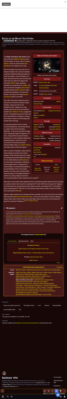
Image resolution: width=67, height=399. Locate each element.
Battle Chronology (47, 161)
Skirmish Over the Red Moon (47, 291)
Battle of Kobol (20, 274)
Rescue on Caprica (48, 289)
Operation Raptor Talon (36, 257)
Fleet (19, 191)
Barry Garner (37, 152)
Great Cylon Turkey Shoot (53, 287)
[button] (61, 208)
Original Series (40, 382)
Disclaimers (57, 385)
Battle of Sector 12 (28, 253)
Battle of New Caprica (41, 274)
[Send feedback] (58, 395)
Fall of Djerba (31, 248)
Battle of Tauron (33, 260)
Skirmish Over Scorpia (33, 291)
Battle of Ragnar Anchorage (23, 276)
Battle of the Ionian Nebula (40, 281)
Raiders (58, 127)
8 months (42, 85)
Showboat (24, 160)
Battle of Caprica (22, 248)
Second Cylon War (44, 82)
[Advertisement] (33, 20)
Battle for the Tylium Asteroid (23, 272)
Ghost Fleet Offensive (48, 253)
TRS (25, 200)
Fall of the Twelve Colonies (50, 285)
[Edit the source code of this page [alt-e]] (56, 391)
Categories (5, 302)
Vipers (35, 127)
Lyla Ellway (37, 150)
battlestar (16, 59)
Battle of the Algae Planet (22, 278)
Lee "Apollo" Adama (24, 145)
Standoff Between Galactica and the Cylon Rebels (29, 294)
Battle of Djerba (38, 253)
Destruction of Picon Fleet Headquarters (43, 283)
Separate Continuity (9, 386)
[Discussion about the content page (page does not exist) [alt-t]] (60, 391)
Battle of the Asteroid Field (37, 278)
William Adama (19, 90)
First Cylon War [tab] (12, 241)
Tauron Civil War (47, 294)
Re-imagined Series (9, 40)
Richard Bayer (38, 147)
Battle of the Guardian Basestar (24, 281)
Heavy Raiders (56, 129)
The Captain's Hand (32, 200)
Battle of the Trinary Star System (52, 270)
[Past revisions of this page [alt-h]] (52, 391)
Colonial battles (39, 234)
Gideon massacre (41, 287)
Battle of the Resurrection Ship (23, 196)
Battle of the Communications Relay (44, 280)
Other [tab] (32, 241)
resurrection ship (28, 213)
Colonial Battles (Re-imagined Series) (33, 267)
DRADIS (12, 83)
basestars (57, 124)
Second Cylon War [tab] (24, 241)
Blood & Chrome (34, 245)
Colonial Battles (57, 305)
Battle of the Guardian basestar (56, 169)
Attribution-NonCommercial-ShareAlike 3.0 (27, 323)
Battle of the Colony (21, 270)
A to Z (39, 305)
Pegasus (36, 124)
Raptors (36, 129)
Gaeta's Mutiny (20, 287)
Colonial (46, 305)
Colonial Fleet (38, 104)
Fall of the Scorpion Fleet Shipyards (33, 285)
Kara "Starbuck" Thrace (16, 112)
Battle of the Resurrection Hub (35, 270)
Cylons (58, 101)
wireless (24, 85)
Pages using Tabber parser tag (12, 305)
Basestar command (55, 111)
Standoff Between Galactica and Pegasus (27, 292)
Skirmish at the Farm (21, 291)
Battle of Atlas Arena (37, 272)
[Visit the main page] (3, 396)
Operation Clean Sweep (42, 248)
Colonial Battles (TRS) (9, 309)
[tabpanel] (33, 252)
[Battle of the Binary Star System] (47, 65)
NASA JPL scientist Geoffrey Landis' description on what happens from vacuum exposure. (32, 216)
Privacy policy (57, 377)
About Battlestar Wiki (58, 381)
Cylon (46, 94)
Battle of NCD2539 (29, 274)
